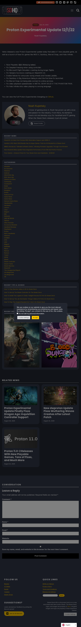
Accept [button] (35, 317)
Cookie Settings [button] (24, 317)
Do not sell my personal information (31, 314)
